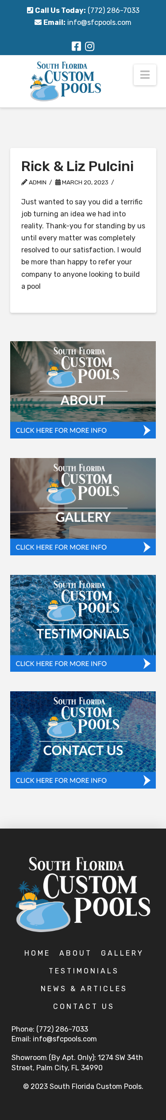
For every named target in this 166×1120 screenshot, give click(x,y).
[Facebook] (76, 46)
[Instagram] (89, 46)
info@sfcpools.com (99, 22)
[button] (145, 74)
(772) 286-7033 (113, 10)
